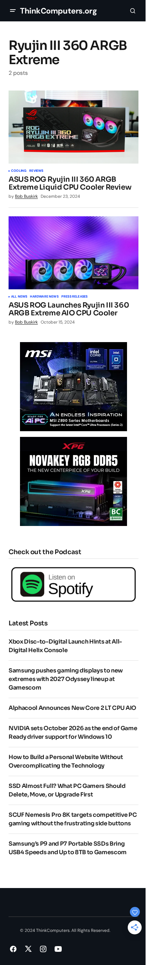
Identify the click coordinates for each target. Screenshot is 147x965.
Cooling (18, 171)
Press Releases (74, 297)
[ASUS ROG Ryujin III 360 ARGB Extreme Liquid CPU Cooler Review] (73, 127)
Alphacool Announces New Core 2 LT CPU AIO (72, 708)
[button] (13, 10)
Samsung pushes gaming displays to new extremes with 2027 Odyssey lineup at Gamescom (66, 679)
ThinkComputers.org (58, 11)
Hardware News (44, 297)
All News (19, 297)
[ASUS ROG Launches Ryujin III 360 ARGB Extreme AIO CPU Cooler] (73, 252)
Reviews (36, 171)
